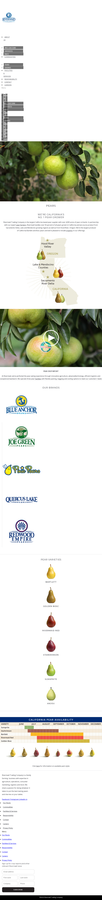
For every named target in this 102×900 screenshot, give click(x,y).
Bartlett (51, 582)
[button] (4, 87)
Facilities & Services (10, 811)
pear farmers (21, 225)
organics (69, 230)
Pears (7, 64)
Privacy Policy (8, 828)
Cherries (7, 67)
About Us (6, 38)
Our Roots (9, 51)
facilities (38, 379)
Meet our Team (10, 48)
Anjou (51, 703)
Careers (8, 85)
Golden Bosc (51, 606)
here (38, 766)
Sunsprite (51, 679)
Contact (7, 82)
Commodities (10, 57)
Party (6, 54)
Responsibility (10, 79)
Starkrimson (51, 655)
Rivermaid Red (51, 631)
